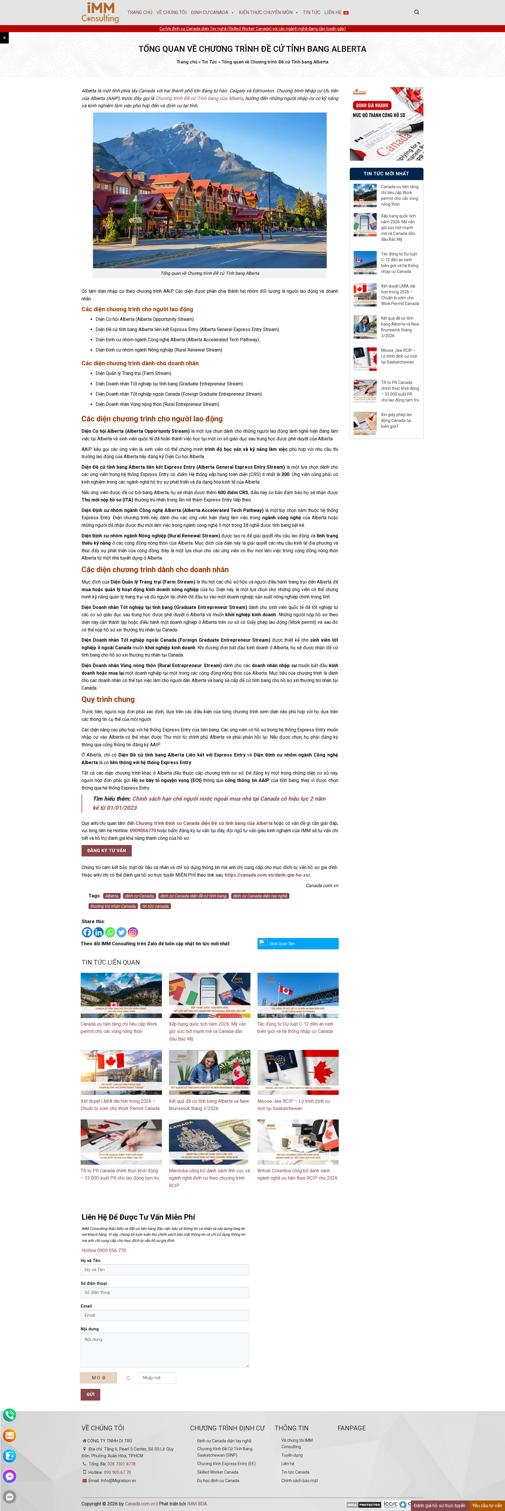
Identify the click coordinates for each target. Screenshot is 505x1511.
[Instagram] (133, 932)
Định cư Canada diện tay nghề (224, 1441)
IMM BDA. (197, 1504)
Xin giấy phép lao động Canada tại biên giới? (396, 420)
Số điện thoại (94, 1283)
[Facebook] (87, 932)
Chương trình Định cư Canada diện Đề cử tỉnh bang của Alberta (204, 823)
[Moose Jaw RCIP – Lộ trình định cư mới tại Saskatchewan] (298, 1072)
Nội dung (90, 1329)
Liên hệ (287, 1463)
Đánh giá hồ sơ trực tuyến (439, 1505)
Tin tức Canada (295, 1472)
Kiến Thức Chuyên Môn (266, 12)
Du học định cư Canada (218, 1480)
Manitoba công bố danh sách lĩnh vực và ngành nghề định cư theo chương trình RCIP (209, 1178)
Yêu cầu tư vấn (487, 1505)
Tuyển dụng (292, 1455)
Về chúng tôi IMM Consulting (297, 1443)
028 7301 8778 (122, 1464)
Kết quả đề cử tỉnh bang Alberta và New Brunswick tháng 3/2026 (400, 327)
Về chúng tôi (171, 12)
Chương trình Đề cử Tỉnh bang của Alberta (199, 98)
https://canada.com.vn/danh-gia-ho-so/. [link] (268, 875)
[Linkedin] (99, 932)
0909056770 (143, 830)
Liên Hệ (332, 12)
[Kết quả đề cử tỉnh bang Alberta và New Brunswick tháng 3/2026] (209, 1072)
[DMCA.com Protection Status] (363, 1505)
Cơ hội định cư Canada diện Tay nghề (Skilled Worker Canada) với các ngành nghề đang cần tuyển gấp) (253, 28)
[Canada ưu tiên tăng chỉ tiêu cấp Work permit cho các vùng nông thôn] (121, 995)
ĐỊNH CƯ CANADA (209, 12)
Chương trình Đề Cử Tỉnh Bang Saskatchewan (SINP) (224, 1452)
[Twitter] (121, 932)
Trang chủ (139, 12)
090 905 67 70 (117, 1472)
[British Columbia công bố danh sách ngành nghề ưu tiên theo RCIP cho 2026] (298, 1141)
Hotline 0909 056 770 (104, 1250)
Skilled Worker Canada (217, 1472)
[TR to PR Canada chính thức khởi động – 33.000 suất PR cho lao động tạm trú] (121, 1141)
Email (86, 1306)
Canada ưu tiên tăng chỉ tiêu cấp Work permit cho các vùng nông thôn (399, 195)
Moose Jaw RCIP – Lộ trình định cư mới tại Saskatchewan (399, 356)
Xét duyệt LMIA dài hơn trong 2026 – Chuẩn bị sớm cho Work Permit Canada (400, 295)
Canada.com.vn (140, 1504)
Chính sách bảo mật (299, 1480)
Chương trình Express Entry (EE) (226, 1463)
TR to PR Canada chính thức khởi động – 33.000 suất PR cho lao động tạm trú (400, 391)
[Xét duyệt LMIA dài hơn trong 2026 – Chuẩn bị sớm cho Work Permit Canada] (121, 1072)
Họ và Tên (91, 1260)
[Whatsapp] (110, 932)
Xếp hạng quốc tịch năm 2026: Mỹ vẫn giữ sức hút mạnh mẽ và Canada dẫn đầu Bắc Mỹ (207, 1031)
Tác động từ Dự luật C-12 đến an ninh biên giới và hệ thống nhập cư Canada (399, 263)
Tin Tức (311, 12)
